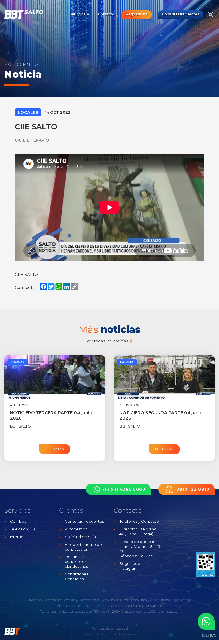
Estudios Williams (209, 635)
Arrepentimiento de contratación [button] (83, 547)
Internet (17, 536)
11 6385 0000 (123, 489)
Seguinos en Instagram (131, 566)
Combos (18, 521)
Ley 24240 (109, 611)
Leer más (55, 449)
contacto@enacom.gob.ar (157, 611)
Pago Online (137, 14)
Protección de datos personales (109, 634)
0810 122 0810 (192, 489)
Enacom (128, 611)
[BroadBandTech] (28, 14)
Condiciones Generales (76, 576)
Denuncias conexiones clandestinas (76, 561)
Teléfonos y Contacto (139, 521)
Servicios (78, 14)
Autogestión (76, 529)
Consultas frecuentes (180, 14)
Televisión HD (22, 529)
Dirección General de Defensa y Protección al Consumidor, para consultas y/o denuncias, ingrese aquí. (110, 600)
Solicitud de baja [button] (80, 536)
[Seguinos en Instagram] (210, 16)
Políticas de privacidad (109, 628)
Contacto (106, 14)
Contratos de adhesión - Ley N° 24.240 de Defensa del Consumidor (109, 605)
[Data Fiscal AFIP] (205, 565)
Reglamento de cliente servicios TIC (69, 611)
